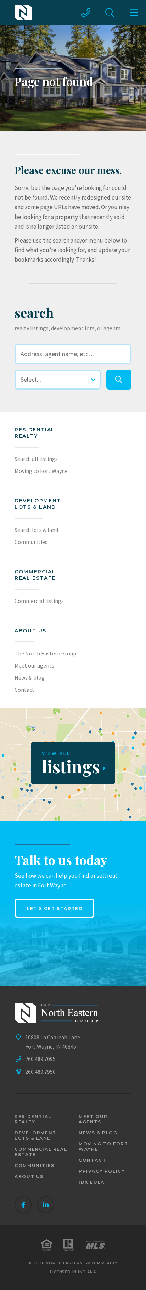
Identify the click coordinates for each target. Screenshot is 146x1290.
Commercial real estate (41, 1152)
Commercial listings (39, 600)
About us (30, 630)
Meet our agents (34, 665)
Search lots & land (36, 529)
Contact (24, 689)
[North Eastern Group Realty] (23, 12)
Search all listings (36, 458)
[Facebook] (23, 1204)
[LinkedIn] (45, 1204)
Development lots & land (38, 503)
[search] (118, 380)
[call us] (86, 12)
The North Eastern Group (45, 653)
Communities (31, 541)
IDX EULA (92, 1182)
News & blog (30, 677)
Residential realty (35, 432)
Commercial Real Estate (35, 574)
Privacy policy (102, 1171)
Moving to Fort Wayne (41, 470)
